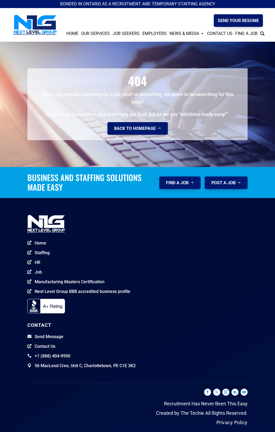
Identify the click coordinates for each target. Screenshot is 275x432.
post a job (223, 182)
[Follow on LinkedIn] (234, 392)
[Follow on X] (216, 392)
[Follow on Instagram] (225, 392)
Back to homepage (135, 128)
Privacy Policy (232, 422)
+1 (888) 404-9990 (52, 356)
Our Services (95, 33)
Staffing (42, 252)
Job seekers (126, 33)
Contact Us (220, 33)
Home (72, 33)
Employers (154, 33)
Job (38, 272)
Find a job (177, 182)
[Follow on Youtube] (244, 392)
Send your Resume (238, 20)
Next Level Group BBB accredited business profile (82, 291)
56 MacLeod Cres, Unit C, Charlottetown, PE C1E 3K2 (85, 365)
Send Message (49, 336)
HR (37, 262)
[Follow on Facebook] (207, 392)
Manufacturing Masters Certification (69, 281)
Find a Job (246, 33)
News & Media (184, 33)
